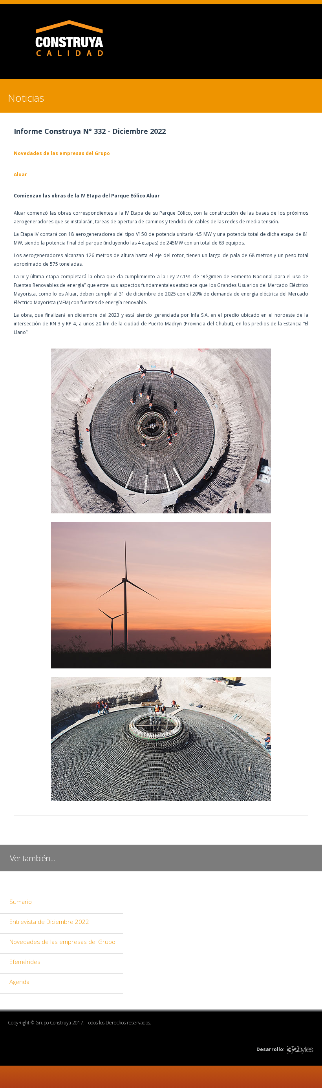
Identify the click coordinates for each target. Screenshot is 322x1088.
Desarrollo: (270, 1049)
